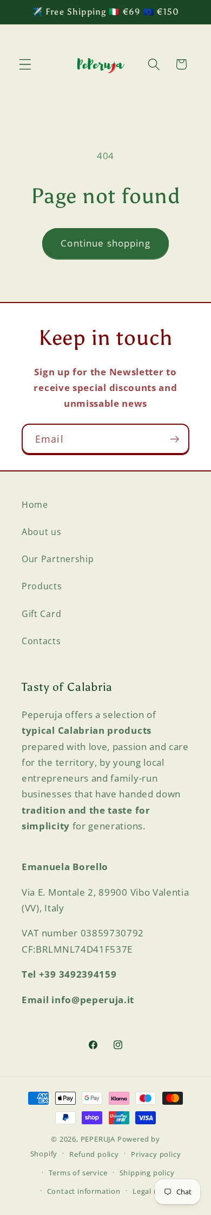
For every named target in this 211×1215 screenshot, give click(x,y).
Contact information (84, 1191)
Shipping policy (147, 1173)
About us (42, 532)
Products (42, 586)
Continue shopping (105, 243)
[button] (25, 64)
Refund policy (93, 1154)
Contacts (41, 641)
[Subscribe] (174, 439)
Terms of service (78, 1173)
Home (35, 505)
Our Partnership (58, 559)
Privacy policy (156, 1154)
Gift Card (41, 614)
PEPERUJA (98, 1139)
